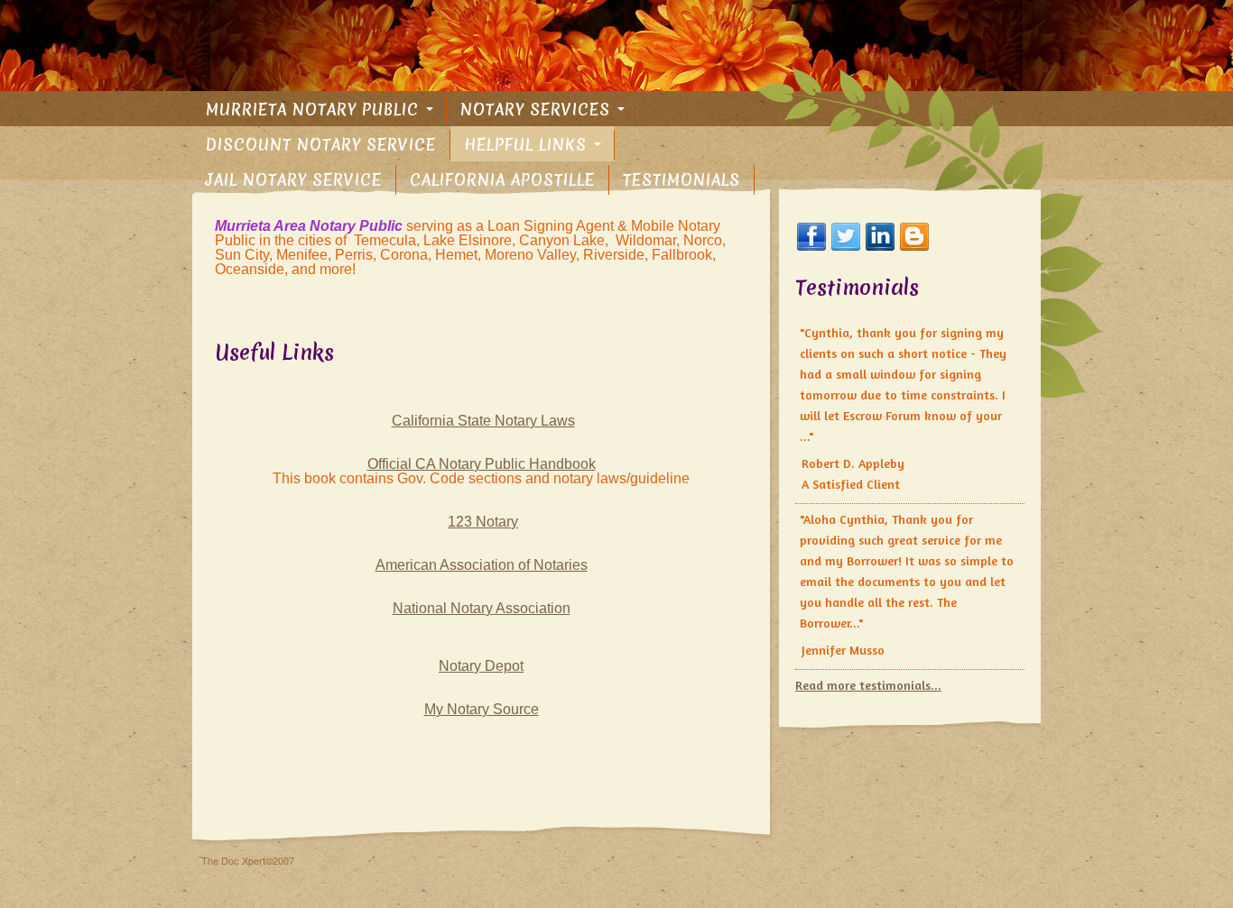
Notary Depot (481, 666)
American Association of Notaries (481, 565)
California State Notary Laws (483, 420)
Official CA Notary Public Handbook (481, 464)
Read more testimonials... (868, 684)
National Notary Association (481, 608)
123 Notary (483, 521)
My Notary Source (481, 709)
